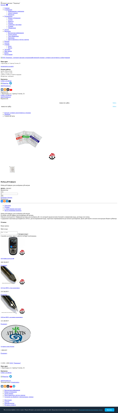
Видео (10, 48)
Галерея (6, 44)
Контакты (7, 31)
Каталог (3, 5)
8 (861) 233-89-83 (6, 81)
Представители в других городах (18, 39)
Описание (7, 205)
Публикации (8, 16)
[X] (9, 201)
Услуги (6, 29)
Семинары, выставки (14, 24)
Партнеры (11, 38)
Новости (11, 21)
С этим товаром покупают (12, 209)
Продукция (8, 400)
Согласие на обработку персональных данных (18, 397)
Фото (9, 46)
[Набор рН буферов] (28, 159)
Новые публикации (14, 18)
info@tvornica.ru (6, 85)
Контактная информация (16, 33)
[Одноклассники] (4, 201)
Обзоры (10, 23)
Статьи (10, 19)
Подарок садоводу (10, 405)
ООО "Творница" (15, 363)
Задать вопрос (12, 34)
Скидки (6, 43)
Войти (6, 53)
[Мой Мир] (7, 201)
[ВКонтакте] (2, 201)
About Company (13, 13)
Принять (109, 410)
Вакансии (11, 14)
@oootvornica (15, 382)
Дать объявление (13, 36)
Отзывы (10, 26)
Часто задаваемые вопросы (12, 210)
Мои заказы (8, 51)
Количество (4, 190)
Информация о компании (16, 11)
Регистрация (8, 54)
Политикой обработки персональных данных (91, 410)
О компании (8, 9)
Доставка (7, 49)
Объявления (12, 28)
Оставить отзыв (23, 234)
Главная (6, 8)
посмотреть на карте (7, 66)
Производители (9, 403)
